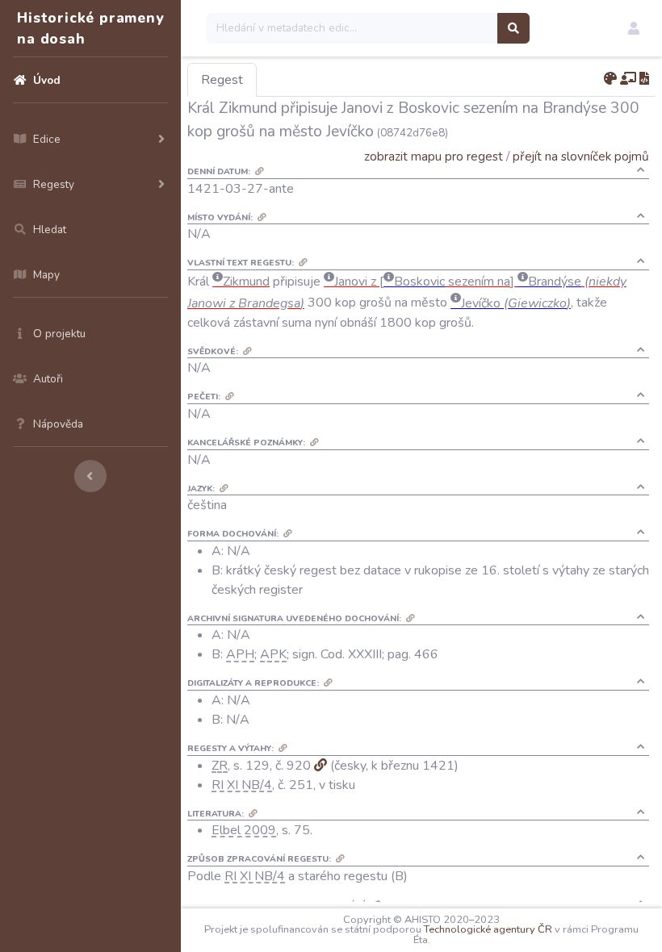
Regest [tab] (222, 80)
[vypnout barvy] (610, 79)
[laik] (628, 79)
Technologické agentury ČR (488, 929)
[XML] (644, 79)
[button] (633, 28)
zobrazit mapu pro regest (433, 156)
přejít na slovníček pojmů (581, 156)
